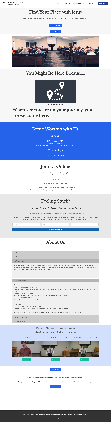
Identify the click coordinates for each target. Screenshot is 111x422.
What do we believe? (21, 257)
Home (58, 4)
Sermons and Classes (77, 4)
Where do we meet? (21, 317)
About (65, 4)
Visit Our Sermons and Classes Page (55, 183)
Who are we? (19, 253)
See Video (26, 359)
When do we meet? (21, 280)
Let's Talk (55, 387)
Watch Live (55, 31)
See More (55, 369)
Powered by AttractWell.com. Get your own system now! (55, 418)
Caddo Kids (91, 4)
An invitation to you (21, 321)
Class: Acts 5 (26, 337)
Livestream (55, 179)
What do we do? (20, 261)
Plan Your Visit (56, 25)
